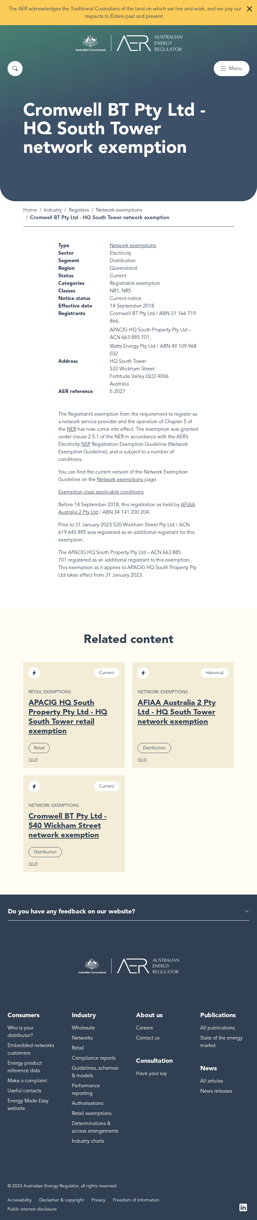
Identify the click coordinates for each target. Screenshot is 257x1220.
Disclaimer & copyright (61, 1200)
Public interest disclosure (32, 1209)
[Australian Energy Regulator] (128, 43)
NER (71, 429)
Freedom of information (136, 1200)
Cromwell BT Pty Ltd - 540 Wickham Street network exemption (68, 825)
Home (30, 210)
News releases (216, 1091)
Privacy (98, 1200)
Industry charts (88, 1141)
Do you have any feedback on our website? (71, 911)
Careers (144, 1028)
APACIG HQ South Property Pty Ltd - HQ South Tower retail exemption (68, 716)
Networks (82, 1038)
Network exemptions (119, 210)
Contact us (148, 1038)
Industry (53, 210)
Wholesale (83, 1028)
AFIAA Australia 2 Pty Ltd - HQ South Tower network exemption (177, 712)
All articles (211, 1081)
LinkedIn (243, 1206)
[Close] (249, 9)
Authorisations (87, 1103)
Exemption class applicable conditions (101, 492)
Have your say (151, 1073)
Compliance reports (94, 1058)
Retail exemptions (92, 1113)
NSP (86, 444)
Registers (79, 210)
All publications (217, 1028)
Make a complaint (27, 1081)
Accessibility (20, 1200)
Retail (78, 1048)
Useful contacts (24, 1091)
